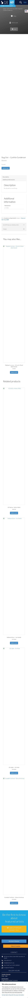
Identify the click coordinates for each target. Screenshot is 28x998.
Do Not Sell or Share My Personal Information (13, 995)
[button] (14, 225)
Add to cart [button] (14, 372)
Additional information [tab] (9, 179)
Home (4, 8)
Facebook (11, 967)
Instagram (6, 967)
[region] (14, 990)
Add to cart (6, 168)
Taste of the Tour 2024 (12, 8)
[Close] (26, 983)
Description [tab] (6, 177)
